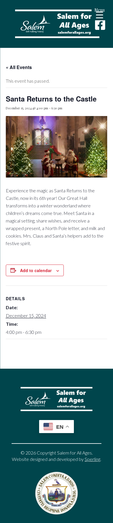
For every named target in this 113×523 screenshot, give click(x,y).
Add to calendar (36, 270)
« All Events (19, 67)
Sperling (92, 459)
